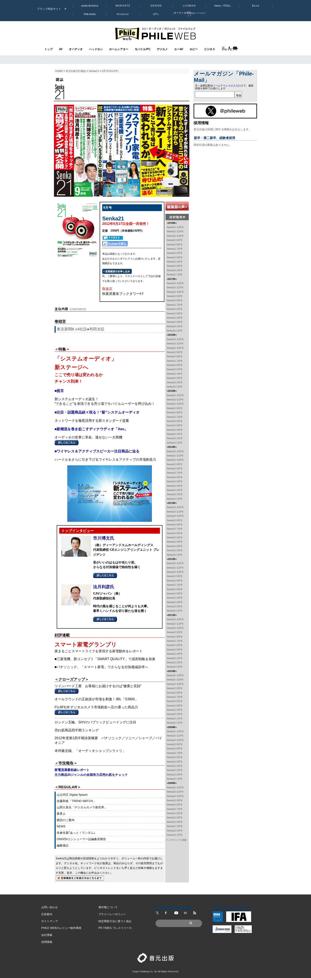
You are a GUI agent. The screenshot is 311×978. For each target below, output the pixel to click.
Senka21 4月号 (174, 261)
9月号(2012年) (110, 71)
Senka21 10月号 (175, 236)
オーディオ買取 (189, 13)
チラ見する (112, 237)
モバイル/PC (142, 49)
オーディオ (76, 49)
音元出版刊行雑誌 (76, 71)
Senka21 (94, 71)
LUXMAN (189, 5)
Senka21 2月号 (174, 270)
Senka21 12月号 (175, 227)
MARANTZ (123, 5)
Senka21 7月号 (174, 248)
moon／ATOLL (222, 5)
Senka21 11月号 (175, 231)
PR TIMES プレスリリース (115, 928)
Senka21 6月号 (174, 253)
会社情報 (46, 935)
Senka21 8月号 (174, 244)
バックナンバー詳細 (175, 840)
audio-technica (89, 5)
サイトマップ (49, 921)
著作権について (108, 907)
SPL (156, 14)
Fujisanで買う (115, 243)
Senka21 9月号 (174, 240)
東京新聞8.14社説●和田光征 (81, 329)
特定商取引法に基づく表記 (114, 921)
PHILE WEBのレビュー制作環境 (61, 928)
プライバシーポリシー (112, 914)
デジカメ (162, 49)
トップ (48, 49)
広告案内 (46, 914)
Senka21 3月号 (174, 266)
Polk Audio (90, 14)
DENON (156, 5)
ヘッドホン (96, 49)
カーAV (178, 49)
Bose (256, 5)
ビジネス (209, 49)
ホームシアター (118, 49)
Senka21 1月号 (174, 274)
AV (61, 49)
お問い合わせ (49, 907)
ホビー (194, 49)
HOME (59, 71)
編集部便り (177, 206)
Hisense (123, 14)
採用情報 (46, 942)
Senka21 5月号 (174, 257)
